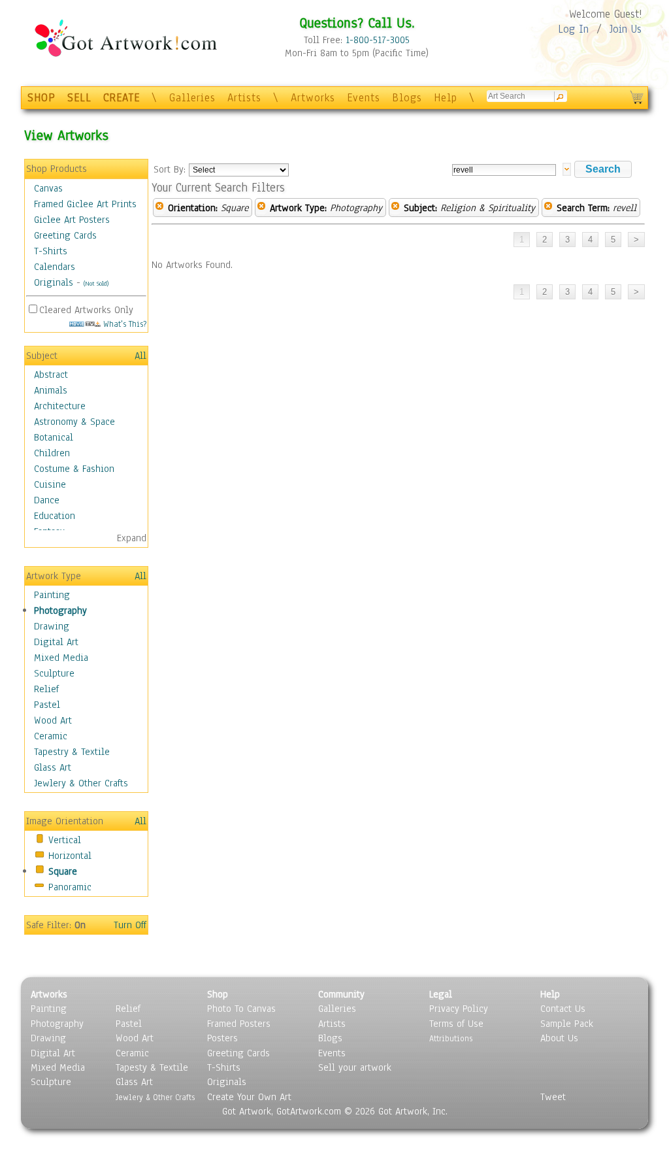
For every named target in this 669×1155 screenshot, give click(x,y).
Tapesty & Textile (152, 1067)
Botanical (53, 437)
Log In (573, 29)
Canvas (48, 188)
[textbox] (504, 170)
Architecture (60, 405)
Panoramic (69, 887)
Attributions (450, 1038)
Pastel (47, 704)
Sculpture (54, 673)
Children (52, 453)
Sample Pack (566, 1023)
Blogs (407, 97)
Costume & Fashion (74, 468)
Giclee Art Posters (72, 219)
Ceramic (50, 736)
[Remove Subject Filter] (395, 207)
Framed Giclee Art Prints (85, 203)
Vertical (64, 839)
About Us (559, 1038)
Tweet (553, 1096)
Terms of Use (456, 1023)
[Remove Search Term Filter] (548, 207)
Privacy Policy (458, 1008)
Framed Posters (238, 1023)
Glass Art (52, 767)
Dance (46, 500)
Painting (52, 594)
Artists (244, 97)
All (140, 355)
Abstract (51, 374)
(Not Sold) (96, 283)
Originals (53, 282)
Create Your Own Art (249, 1096)
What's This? (123, 323)
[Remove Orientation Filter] (159, 207)
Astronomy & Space (74, 421)
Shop (217, 994)
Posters (222, 1038)
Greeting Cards (65, 235)
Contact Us (562, 1008)
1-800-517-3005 (378, 39)
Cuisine (50, 484)
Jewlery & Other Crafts (81, 783)
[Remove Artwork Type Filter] (261, 207)
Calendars (54, 266)
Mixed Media (61, 657)
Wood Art (53, 720)
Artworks (313, 97)
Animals (50, 390)
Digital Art (56, 641)
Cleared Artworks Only (86, 309)
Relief (46, 688)
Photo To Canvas (241, 1008)
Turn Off (130, 924)
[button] (603, 169)
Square (62, 871)
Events (363, 97)
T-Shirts (50, 251)
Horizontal (69, 855)
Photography (60, 610)
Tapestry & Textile (72, 751)
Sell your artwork (354, 1067)
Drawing (51, 626)
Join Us (626, 29)
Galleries (192, 97)
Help (445, 97)
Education (54, 515)
